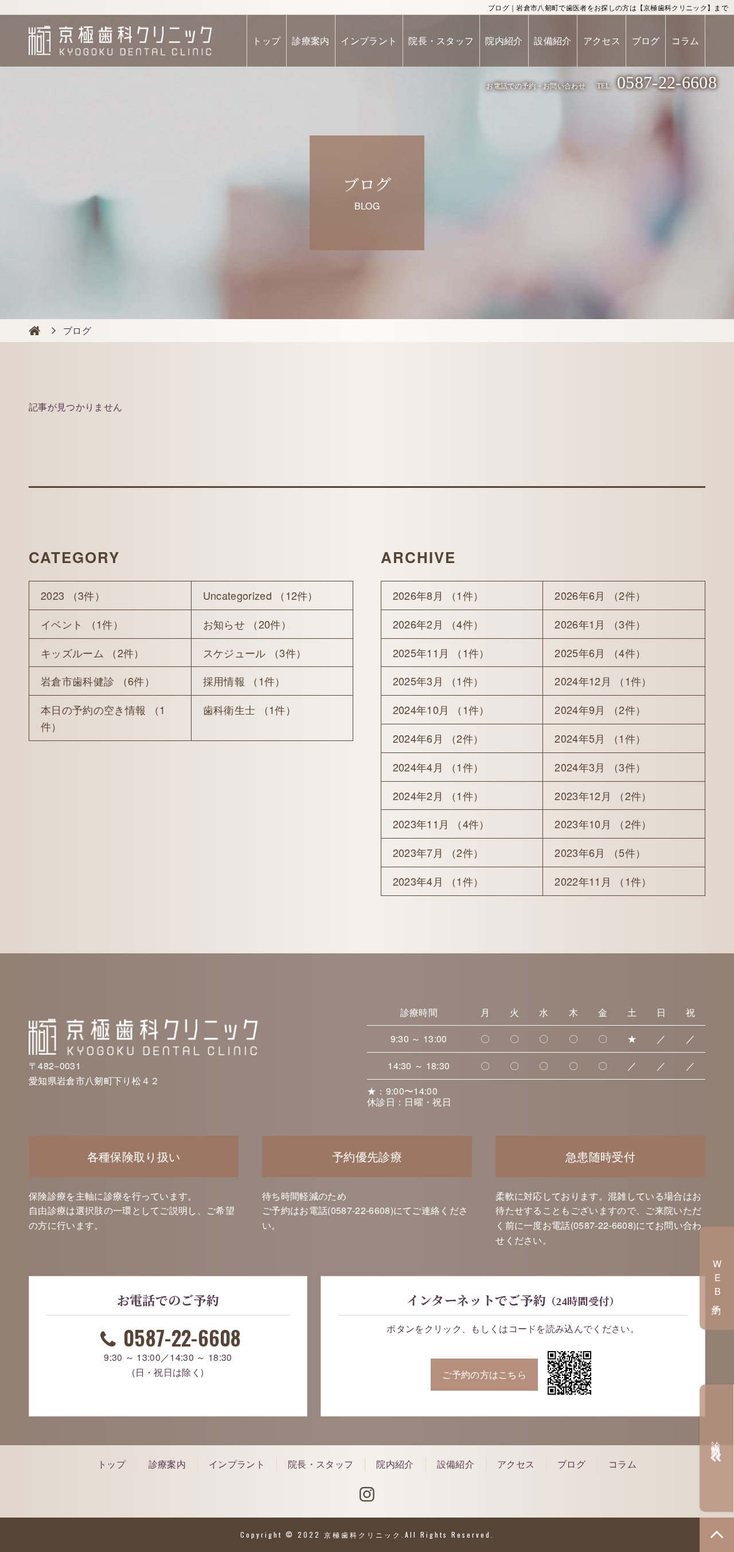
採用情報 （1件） (244, 680)
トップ (266, 40)
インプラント (369, 40)
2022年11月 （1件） (603, 881)
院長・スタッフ (441, 40)
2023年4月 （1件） (438, 881)
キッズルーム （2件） (93, 652)
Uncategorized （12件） (260, 595)
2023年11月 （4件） (441, 823)
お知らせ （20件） (247, 623)
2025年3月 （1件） (438, 680)
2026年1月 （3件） (600, 623)
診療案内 (310, 40)
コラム (685, 40)
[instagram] (367, 1494)
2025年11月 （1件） (441, 652)
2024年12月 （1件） (603, 680)
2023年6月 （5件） (600, 852)
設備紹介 (552, 40)
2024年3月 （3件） (600, 766)
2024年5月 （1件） (600, 738)
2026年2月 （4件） (438, 623)
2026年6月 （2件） (600, 595)
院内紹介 (503, 40)
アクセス (601, 40)
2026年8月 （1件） (438, 595)
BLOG (34, 330)
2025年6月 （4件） (600, 652)
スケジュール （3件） (255, 652)
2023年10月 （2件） (603, 823)
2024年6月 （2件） (438, 738)
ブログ (646, 40)
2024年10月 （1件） (441, 709)
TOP (717, 1535)
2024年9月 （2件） (600, 709)
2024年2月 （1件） (438, 795)
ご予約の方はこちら (484, 1374)
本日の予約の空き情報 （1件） (103, 718)
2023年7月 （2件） (438, 852)
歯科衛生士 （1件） (249, 709)
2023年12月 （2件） (603, 795)
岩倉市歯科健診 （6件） (98, 680)
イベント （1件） (82, 623)
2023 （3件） (73, 595)
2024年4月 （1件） (438, 766)
